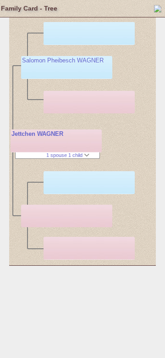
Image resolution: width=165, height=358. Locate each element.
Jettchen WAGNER (37, 133)
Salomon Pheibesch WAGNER (63, 60)
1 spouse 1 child (65, 155)
